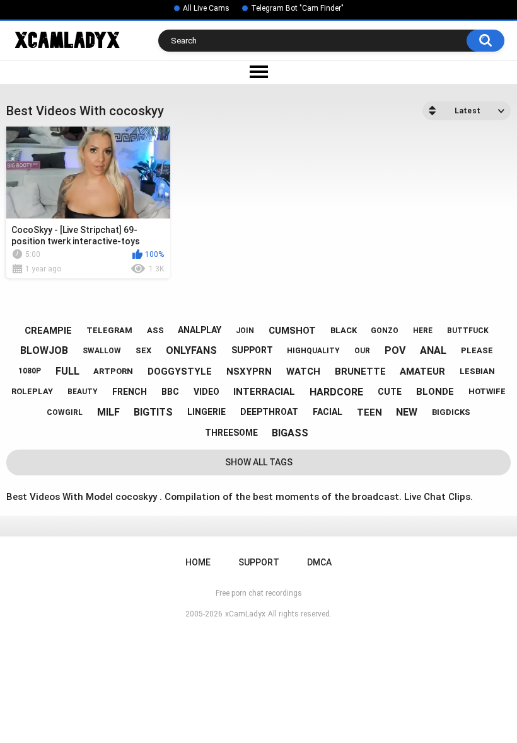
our (362, 350)
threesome (231, 433)
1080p (29, 370)
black (343, 330)
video (206, 392)
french (129, 392)
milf (108, 412)
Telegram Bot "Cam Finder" (297, 8)
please (477, 350)
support (252, 350)
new (406, 412)
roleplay (32, 391)
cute (390, 392)
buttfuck (468, 330)
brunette (360, 371)
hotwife (487, 391)
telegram (109, 330)
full (67, 371)
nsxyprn (249, 371)
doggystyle (180, 371)
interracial (264, 391)
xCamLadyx (245, 614)
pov (395, 350)
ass (155, 330)
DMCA (319, 562)
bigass (290, 433)
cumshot (292, 330)
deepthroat (269, 412)
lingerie (206, 412)
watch (303, 371)
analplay (199, 330)
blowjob (44, 350)
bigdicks (451, 412)
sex (143, 350)
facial (327, 412)
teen (369, 412)
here (423, 330)
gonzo (384, 330)
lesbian (477, 371)
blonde (435, 391)
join (245, 330)
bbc (170, 392)
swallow (102, 350)
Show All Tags (259, 462)
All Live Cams (206, 8)
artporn (113, 371)
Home (198, 562)
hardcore (336, 392)
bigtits (153, 412)
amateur (422, 371)
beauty (82, 391)
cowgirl (65, 412)
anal (433, 350)
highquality (313, 350)
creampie (48, 330)
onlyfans (191, 350)
